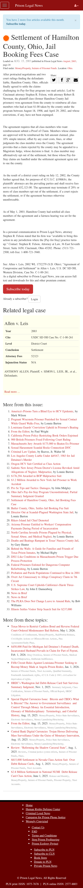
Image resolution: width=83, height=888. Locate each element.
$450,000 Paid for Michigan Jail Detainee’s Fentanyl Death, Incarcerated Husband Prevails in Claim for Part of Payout (45, 648)
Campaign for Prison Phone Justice (45, 817)
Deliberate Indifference (42, 658)
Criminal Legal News (38, 813)
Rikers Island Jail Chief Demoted (30, 520)
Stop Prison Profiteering (45, 839)
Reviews (22, 751)
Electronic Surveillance (22, 719)
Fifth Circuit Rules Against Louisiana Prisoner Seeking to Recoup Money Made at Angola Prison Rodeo (44, 665)
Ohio (69, 68)
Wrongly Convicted (37, 821)
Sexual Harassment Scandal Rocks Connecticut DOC (41, 447)
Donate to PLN (42, 862)
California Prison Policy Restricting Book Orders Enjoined (44, 435)
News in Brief (19, 593)
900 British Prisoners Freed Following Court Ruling (41, 439)
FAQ (34, 831)
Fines (21, 755)
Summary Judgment (61, 687)
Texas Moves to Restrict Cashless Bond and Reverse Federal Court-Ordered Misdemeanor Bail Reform (45, 628)
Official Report (57, 691)
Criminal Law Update (23, 451)
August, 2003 (69, 61)
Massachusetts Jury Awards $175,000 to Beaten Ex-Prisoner (45, 443)
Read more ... (12, 391)
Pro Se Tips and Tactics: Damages (30, 488)
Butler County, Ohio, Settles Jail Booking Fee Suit (40, 508)
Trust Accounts (44, 670)
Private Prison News (45, 866)
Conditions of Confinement (24, 634)
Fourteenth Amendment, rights (25, 675)
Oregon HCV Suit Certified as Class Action (35, 464)
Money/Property (23, 68)
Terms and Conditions (44, 835)
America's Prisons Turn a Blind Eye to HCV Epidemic (42, 411)
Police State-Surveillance (67, 715)
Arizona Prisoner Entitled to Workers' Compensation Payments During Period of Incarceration (41, 526)
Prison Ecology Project (45, 843)
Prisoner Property (62, 780)
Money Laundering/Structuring (48, 719)
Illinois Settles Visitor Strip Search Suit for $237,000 (41, 609)
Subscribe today (16, 24)
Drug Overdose (34, 654)
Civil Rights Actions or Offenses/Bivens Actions (34, 638)
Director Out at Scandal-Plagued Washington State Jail (42, 512)
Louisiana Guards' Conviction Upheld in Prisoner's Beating (44, 427)
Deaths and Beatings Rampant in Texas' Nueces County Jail (44, 540)
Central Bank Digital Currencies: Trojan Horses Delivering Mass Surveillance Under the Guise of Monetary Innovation (45, 733)
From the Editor (20, 431)
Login (34, 299)
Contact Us (38, 827)
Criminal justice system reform (42, 751)
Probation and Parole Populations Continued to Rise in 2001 (45, 573)
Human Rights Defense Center (43, 809)
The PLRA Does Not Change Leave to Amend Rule (40, 601)
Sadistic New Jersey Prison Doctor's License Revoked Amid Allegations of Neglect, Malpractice (45, 470)
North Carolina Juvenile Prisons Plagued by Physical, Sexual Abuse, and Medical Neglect (41, 534)
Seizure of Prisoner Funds (44, 68)
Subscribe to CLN (44, 853)
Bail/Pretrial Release (64, 634)
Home (29, 805)
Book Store (40, 858)
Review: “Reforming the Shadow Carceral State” (38, 747)
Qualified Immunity (62, 670)
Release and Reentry (59, 776)
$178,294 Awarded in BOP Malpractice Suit (36, 476)
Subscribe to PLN (44, 849)
